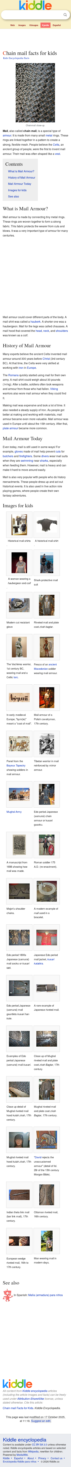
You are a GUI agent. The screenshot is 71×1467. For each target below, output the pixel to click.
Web (12, 25)
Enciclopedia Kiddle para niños (19, 1461)
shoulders (62, 331)
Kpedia (45, 25)
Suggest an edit (40, 1421)
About (30, 1458)
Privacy (42, 1458)
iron (21, 368)
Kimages (33, 25)
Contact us (56, 1458)
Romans (13, 375)
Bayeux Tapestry (16, 765)
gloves (19, 451)
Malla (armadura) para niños (45, 1295)
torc (16, 677)
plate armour (10, 428)
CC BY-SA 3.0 (39, 1444)
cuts (58, 451)
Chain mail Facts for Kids (18, 1408)
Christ (46, 359)
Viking (54, 389)
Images (22, 25)
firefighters (25, 456)
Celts (56, 144)
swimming (27, 461)
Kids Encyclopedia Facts (16, 58)
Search (65, 15)
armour (7, 135)
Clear (58, 15)
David (38, 1157)
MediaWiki (22, 1454)
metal (49, 135)
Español (57, 25)
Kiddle (6, 1458)
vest (57, 154)
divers (45, 456)
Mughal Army (14, 811)
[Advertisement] (35, 38)
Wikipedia (33, 1451)
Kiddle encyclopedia (34, 1391)
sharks (44, 461)
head (39, 331)
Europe (31, 368)
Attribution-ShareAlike (30, 1399)
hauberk (35, 321)
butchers (8, 456)
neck (46, 331)
